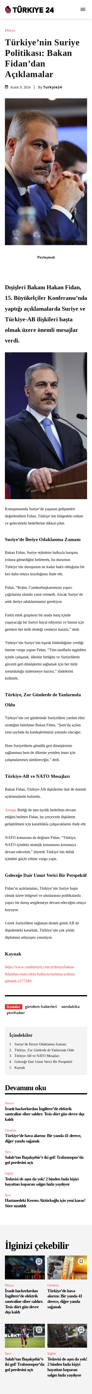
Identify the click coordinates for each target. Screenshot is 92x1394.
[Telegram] (74, 268)
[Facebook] (18, 268)
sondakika (70, 1006)
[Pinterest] (40, 268)
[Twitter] (29, 268)
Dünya (10, 30)
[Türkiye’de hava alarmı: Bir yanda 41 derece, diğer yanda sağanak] (67, 1268)
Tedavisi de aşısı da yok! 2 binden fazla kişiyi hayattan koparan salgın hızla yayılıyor (42, 1181)
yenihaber (16, 1012)
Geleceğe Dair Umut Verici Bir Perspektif (43, 1062)
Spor (8, 1152)
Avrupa (10, 810)
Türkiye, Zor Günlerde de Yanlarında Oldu (44, 1050)
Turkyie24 (52, 87)
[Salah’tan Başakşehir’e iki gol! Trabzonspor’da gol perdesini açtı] (25, 1336)
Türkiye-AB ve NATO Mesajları (36, 1056)
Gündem (10, 1130)
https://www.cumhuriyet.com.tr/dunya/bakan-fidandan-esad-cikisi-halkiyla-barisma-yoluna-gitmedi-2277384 (40, 974)
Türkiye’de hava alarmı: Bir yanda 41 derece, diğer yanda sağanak (64, 1298)
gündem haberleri (41, 1006)
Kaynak (19, 1068)
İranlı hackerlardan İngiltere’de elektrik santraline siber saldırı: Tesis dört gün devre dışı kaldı (44, 1114)
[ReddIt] (63, 268)
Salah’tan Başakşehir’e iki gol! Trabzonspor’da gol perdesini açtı (24, 1364)
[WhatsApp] (52, 268)
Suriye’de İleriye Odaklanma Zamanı (40, 1044)
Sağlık (9, 1173)
